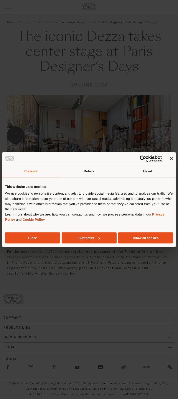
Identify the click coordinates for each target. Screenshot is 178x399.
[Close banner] (171, 158)
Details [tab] (89, 171)
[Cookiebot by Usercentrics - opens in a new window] (143, 158)
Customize (86, 238)
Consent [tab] (30, 171)
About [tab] (147, 171)
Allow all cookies (145, 238)
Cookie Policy (34, 219)
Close (32, 238)
